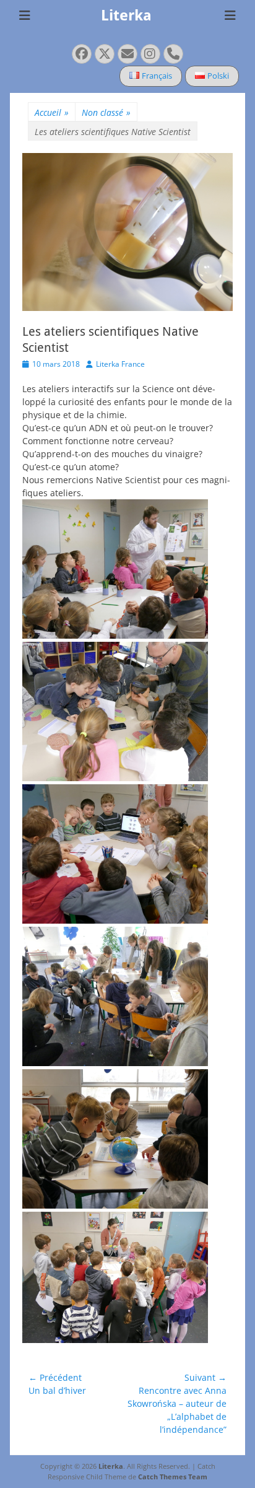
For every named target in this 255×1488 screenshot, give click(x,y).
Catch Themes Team (172, 1476)
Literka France (120, 364)
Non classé (106, 112)
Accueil (52, 112)
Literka (126, 15)
